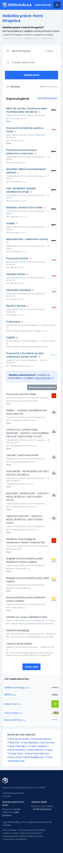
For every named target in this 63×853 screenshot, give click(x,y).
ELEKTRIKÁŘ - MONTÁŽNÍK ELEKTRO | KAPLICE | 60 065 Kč (27, 473)
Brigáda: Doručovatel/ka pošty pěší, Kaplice (27, 579)
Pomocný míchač (17, 258)
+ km (49, 51)
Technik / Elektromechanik (22, 455)
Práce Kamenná (41, 739)
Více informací (43, 378)
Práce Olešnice (38, 746)
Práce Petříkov (16, 750)
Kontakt (6, 796)
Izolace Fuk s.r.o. (12, 703)
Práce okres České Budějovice (25, 757)
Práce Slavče (35, 750)
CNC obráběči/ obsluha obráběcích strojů (21, 190)
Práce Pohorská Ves (37, 753)
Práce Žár (13, 742)
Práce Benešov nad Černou (37, 742)
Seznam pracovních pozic (13, 803)
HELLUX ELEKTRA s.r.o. (14, 720)
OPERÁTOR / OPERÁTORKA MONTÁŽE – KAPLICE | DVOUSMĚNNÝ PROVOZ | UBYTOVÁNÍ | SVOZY (27, 433)
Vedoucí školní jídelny (19, 643)
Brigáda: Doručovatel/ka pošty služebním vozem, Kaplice (24, 560)
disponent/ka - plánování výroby (27, 239)
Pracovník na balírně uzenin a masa (24, 129)
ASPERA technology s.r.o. (17, 687)
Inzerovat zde (43, 4)
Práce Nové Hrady (18, 739)
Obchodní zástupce (19, 290)
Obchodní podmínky (13, 793)
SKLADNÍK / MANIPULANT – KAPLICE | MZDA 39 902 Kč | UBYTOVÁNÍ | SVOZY (27, 497)
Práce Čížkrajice (17, 746)
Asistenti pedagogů (17, 630)
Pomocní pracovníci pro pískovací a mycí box (21, 151)
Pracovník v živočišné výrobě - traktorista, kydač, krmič (25, 355)
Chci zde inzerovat (47, 98)
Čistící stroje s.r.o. (13, 713)
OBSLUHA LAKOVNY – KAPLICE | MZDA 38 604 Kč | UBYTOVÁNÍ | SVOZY (24, 520)
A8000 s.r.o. (10, 694)
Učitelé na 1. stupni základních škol (26, 617)
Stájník (10, 337)
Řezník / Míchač (16, 306)
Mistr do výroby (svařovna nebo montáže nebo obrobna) (26, 110)
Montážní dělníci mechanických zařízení (26, 171)
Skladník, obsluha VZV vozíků (24, 207)
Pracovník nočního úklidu (21, 394)
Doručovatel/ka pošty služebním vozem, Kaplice (26, 599)
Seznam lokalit (39, 801)
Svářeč (10, 223)
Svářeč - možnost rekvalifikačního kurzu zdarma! (26, 412)
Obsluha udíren (16, 274)
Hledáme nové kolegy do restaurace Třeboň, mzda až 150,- (26, 540)
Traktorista (13, 321)
